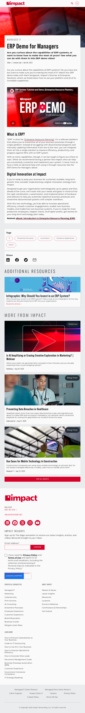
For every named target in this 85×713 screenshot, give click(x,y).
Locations (46, 601)
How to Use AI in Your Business (18, 647)
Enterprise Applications (65, 238)
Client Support (15, 693)
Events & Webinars (50, 604)
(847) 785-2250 (10, 510)
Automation (45, 238)
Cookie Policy (33, 697)
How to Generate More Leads (17, 656)
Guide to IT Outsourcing (15, 643)
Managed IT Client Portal (25, 690)
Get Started (47, 611)
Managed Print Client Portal (57, 690)
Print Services (10, 601)
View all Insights (42, 479)
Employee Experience (14, 611)
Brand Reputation (12, 618)
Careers (53, 693)
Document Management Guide (18, 660)
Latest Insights (48, 594)
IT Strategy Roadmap (14, 678)
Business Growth (12, 622)
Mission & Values (49, 590)
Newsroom (46, 597)
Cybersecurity (11, 597)
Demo (11, 245)
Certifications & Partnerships (54, 608)
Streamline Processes (25, 238)
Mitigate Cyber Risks (13, 625)
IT (9, 238)
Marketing (9, 594)
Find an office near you (13, 515)
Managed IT (10, 590)
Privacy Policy (70, 693)
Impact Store (35, 693)
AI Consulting (10, 604)
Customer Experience (14, 615)
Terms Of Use (52, 697)
